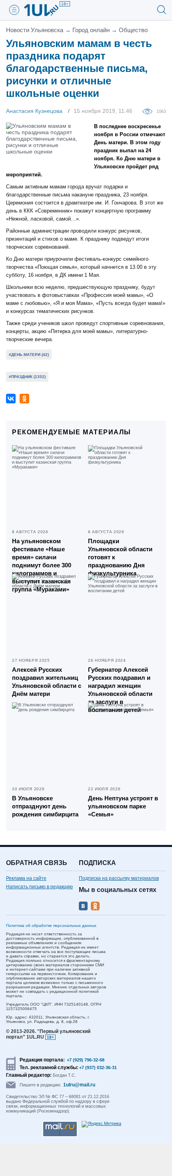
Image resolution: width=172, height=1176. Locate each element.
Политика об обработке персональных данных (51, 925)
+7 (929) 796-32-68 (85, 1059)
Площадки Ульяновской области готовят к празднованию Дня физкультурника (120, 557)
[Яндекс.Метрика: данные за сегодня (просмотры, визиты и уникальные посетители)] (101, 1124)
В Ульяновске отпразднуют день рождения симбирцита (45, 806)
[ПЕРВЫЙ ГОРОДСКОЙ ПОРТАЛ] (46, 10)
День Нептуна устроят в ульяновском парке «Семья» (123, 806)
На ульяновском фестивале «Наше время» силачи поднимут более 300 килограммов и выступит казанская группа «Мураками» (41, 565)
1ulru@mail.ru (79, 1085)
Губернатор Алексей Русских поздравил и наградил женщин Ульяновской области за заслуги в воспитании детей (120, 689)
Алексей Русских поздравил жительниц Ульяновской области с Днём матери (46, 681)
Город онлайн (91, 30)
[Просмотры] (149, 111)
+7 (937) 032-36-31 (98, 1067)
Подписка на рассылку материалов (119, 878)
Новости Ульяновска (34, 30)
